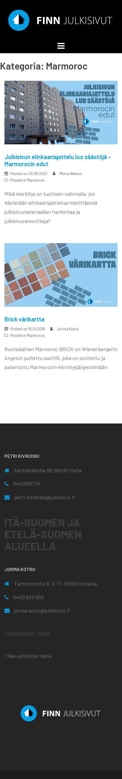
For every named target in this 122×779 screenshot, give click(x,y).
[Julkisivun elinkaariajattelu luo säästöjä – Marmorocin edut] (61, 112)
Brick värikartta (24, 319)
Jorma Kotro (68, 329)
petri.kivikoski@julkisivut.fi (44, 497)
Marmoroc (36, 180)
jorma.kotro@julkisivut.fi (42, 610)
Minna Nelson (71, 173)
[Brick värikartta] (61, 274)
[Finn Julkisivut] (61, 19)
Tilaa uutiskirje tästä (27, 655)
